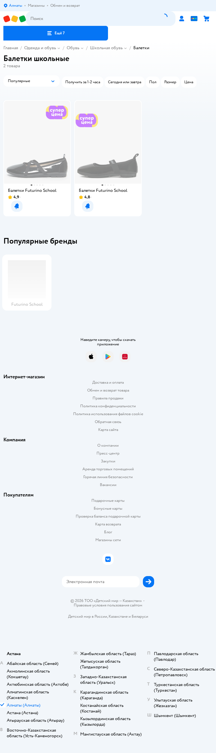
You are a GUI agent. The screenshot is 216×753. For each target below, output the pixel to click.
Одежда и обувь (40, 48)
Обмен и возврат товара (108, 390)
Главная (10, 48)
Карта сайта (108, 429)
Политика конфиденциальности (108, 406)
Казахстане (118, 616)
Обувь (73, 48)
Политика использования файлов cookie (108, 414)
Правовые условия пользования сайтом (108, 605)
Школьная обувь (106, 48)
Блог (108, 532)
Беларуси (140, 616)
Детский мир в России (87, 616)
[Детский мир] (14, 18)
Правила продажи (108, 398)
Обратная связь (108, 421)
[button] (55, 33)
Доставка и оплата (108, 382)
